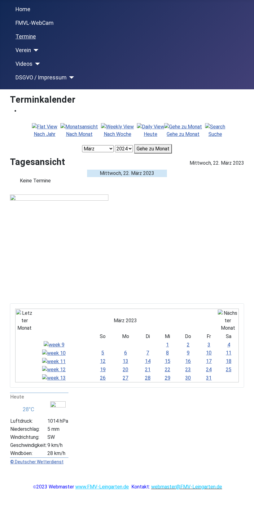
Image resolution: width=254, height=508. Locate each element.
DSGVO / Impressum (41, 77)
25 (228, 369)
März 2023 (125, 320)
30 (188, 378)
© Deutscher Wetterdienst (37, 461)
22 (167, 369)
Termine (25, 36)
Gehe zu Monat (153, 149)
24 (209, 369)
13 (125, 361)
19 (103, 369)
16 (188, 361)
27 (125, 378)
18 (228, 361)
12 (103, 361)
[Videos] (36, 64)
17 (209, 361)
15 (167, 361)
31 (209, 378)
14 (148, 361)
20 (125, 369)
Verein (23, 50)
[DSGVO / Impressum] (70, 77)
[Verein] (35, 50)
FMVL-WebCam (34, 23)
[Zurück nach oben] (246, 500)
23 (188, 369)
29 (167, 378)
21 (148, 369)
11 (228, 353)
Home (22, 9)
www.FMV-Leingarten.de (102, 487)
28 (148, 378)
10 (209, 353)
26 (103, 378)
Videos (24, 64)
